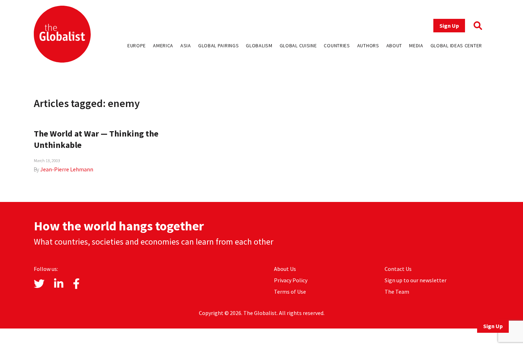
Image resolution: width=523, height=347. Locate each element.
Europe (136, 45)
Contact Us (398, 268)
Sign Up (449, 25)
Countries (337, 45)
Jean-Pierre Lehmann (66, 169)
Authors (368, 45)
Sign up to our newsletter (416, 280)
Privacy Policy (290, 280)
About (394, 45)
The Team (397, 291)
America (163, 45)
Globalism (259, 45)
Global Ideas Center (456, 45)
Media (416, 45)
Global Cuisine (298, 45)
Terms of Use (290, 291)
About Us (285, 268)
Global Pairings (218, 45)
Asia (185, 45)
